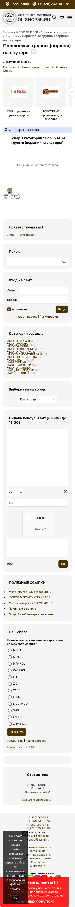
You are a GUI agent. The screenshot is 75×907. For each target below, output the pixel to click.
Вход (10, 234)
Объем (7, 70)
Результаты (15, 740)
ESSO (16, 697)
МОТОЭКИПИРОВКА (23, 357)
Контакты (37, 862)
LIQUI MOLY (21, 703)
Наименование (31, 67)
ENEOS (17, 717)
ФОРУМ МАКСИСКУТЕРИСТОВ (29, 597)
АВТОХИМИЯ (18, 362)
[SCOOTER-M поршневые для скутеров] (50, 92)
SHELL (17, 710)
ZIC (15, 683)
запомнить (19, 309)
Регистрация (26, 234)
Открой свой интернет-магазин (31, 614)
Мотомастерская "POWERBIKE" (30, 603)
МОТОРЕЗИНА (19, 346)
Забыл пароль (27, 316)
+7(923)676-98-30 (37, 828)
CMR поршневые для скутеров (18, 113)
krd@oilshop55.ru (37, 835)
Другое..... (20, 723)
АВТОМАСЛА (17, 359)
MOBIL (17, 650)
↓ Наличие (59, 67)
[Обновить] (65, 492)
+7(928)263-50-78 (37, 820)
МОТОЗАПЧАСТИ (21, 341)
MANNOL (19, 663)
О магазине (37, 865)
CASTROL (19, 670)
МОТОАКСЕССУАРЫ (22, 351)
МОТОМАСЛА (18, 343)
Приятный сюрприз (22, 608)
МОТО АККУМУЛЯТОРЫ (25, 354)
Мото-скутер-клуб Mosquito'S (30, 591)
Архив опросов (36, 740)
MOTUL (18, 656)
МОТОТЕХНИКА (20, 367)
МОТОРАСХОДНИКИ (23, 349)
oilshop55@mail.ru (37, 839)
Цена (46, 67)
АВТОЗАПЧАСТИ (20, 365)
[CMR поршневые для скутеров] (18, 92)
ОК (15, 898)
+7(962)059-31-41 (37, 824)
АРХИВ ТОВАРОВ (20, 373)
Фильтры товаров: (24, 130)
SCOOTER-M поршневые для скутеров (51, 115)
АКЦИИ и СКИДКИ (21, 370)
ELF (15, 677)
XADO (17, 690)
